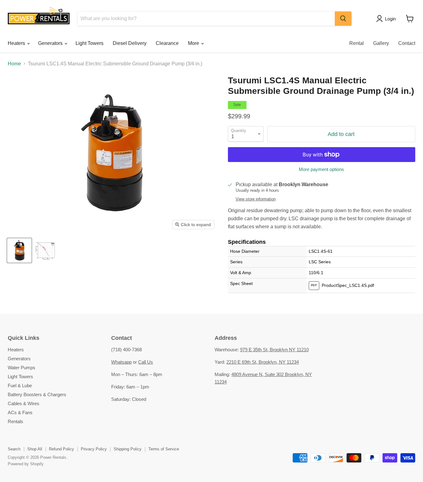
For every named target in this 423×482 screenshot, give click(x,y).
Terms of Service (163, 449)
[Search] (343, 18)
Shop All (34, 449)
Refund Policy (61, 449)
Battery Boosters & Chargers (37, 394)
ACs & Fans (20, 412)
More (194, 43)
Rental (356, 43)
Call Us (145, 362)
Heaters (17, 43)
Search (14, 449)
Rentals (15, 421)
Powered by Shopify (26, 464)
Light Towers (89, 43)
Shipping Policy (128, 449)
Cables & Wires (23, 403)
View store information (256, 199)
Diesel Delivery (129, 43)
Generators (51, 43)
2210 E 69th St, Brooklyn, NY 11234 (262, 362)
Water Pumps (21, 367)
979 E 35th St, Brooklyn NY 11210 (274, 349)
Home (14, 63)
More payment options (321, 169)
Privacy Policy (94, 449)
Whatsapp (121, 362)
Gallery (381, 43)
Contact (406, 43)
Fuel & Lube (20, 385)
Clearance (167, 43)
